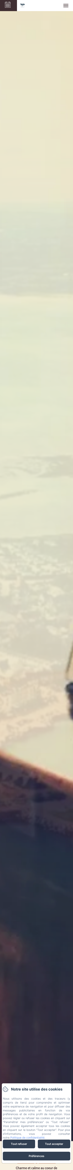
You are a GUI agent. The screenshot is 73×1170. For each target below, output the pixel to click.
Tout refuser (19, 1144)
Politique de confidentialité (27, 1137)
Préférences (36, 1156)
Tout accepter (54, 1144)
